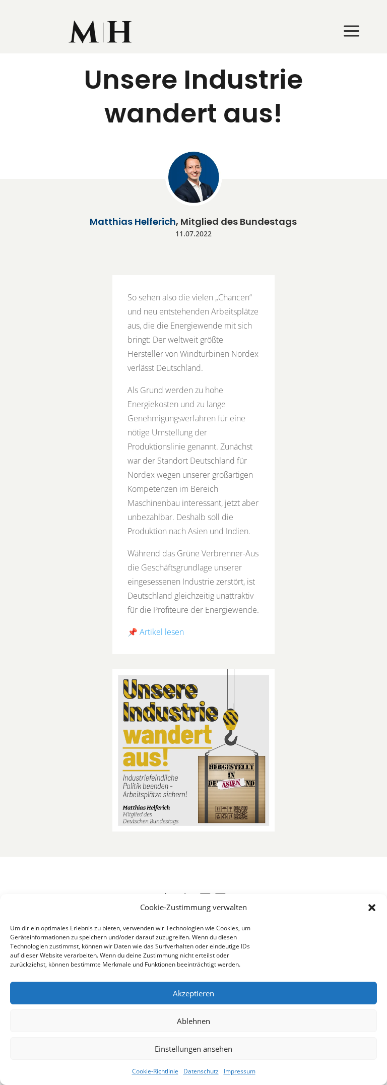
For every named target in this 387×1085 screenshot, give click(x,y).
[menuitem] (101, 32)
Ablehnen (193, 1021)
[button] (372, 908)
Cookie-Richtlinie (155, 1071)
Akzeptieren (193, 993)
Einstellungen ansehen (193, 1049)
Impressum (239, 1071)
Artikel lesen (162, 631)
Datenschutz (201, 1071)
